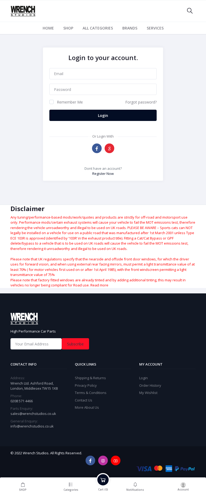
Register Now (103, 173)
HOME (48, 28)
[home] (103, 319)
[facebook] (90, 460)
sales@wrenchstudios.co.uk (33, 413)
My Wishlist (148, 392)
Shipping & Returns (90, 377)
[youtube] (115, 460)
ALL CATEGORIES (98, 28)
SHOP (68, 28)
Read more (99, 285)
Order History (150, 385)
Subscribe (75, 343)
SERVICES (155, 28)
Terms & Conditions (90, 392)
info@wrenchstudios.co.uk (32, 426)
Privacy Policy (86, 385)
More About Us (87, 407)
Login (103, 115)
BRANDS (129, 28)
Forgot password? (141, 102)
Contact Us (83, 400)
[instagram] (103, 460)
